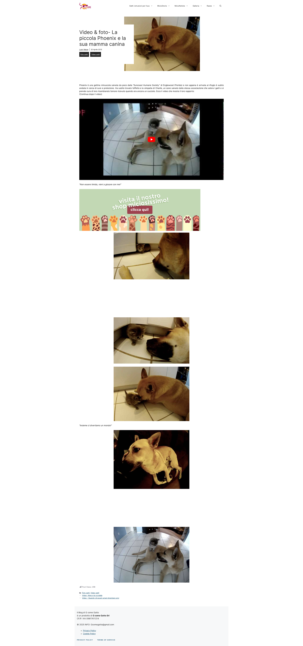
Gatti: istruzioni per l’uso (139, 6)
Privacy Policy (89, 630)
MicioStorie (162, 6)
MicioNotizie (180, 6)
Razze (209, 6)
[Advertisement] (99, 299)
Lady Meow (83, 50)
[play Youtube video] (151, 139)
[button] (220, 5)
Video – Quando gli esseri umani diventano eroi (100, 598)
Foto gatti (84, 54)
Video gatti (95, 54)
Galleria (196, 6)
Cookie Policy (89, 634)
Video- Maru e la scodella (92, 595)
